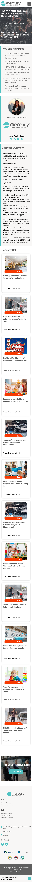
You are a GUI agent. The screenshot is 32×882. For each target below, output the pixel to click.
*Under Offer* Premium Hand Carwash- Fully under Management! (14, 442)
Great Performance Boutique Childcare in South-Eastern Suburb (14, 689)
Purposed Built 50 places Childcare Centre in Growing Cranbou (14, 566)
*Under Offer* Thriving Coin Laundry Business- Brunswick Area (14, 812)
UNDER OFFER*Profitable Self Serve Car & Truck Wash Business (15, 730)
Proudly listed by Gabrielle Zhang (17, 117)
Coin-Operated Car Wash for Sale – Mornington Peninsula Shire (14, 319)
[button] (29, 4)
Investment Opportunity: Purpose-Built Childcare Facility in (15, 483)
